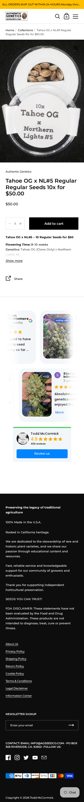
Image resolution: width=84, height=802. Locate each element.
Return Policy (15, 666)
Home (10, 30)
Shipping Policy (16, 658)
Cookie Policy (15, 673)
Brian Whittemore (15, 317)
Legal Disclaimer (17, 688)
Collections (25, 30)
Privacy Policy (15, 651)
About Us (12, 644)
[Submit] (71, 725)
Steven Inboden (67, 375)
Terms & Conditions (19, 681)
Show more (14, 260)
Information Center (19, 695)
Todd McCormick (45, 434)
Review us (42, 453)
